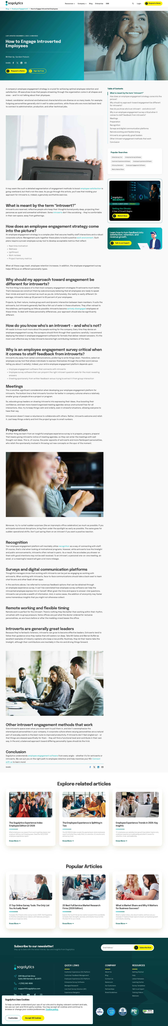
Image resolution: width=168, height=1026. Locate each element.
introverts (57, 212)
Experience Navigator (72, 992)
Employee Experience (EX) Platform (77, 979)
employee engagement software (43, 756)
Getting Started (138, 972)
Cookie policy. (52, 1009)
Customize (13, 1018)
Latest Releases (138, 979)
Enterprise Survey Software (133, 157)
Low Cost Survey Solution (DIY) (75, 989)
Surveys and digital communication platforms (129, 129)
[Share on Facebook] (13, 63)
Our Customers (110, 986)
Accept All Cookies (33, 1018)
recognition (64, 546)
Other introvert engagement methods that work (130, 139)
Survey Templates (138, 986)
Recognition (115, 125)
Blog (90, 3)
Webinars (135, 996)
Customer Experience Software (121, 161)
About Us (108, 972)
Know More (14, 841)
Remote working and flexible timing (125, 132)
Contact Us (109, 979)
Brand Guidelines (111, 992)
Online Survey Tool (117, 157)
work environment (85, 238)
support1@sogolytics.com (29, 989)
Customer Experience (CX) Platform (77, 972)
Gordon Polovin (22, 57)
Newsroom (109, 982)
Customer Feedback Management (77, 975)
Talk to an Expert (138, 989)
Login (139, 3)
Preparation (115, 122)
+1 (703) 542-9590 (25, 983)
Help (133, 975)
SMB (107, 3)
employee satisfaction (91, 189)
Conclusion (115, 142)
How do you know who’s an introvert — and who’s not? (132, 109)
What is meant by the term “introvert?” (127, 93)
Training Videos (137, 992)
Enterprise (99, 3)
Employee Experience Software (142, 161)
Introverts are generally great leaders (126, 135)
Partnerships (109, 989)
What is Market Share (118, 169)
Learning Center (138, 982)
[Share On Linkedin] (21, 63)
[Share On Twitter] (17, 63)
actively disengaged (76, 309)
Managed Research (71, 986)
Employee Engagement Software (135, 165)
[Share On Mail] (25, 63)
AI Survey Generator (117, 165)
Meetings (114, 118)
